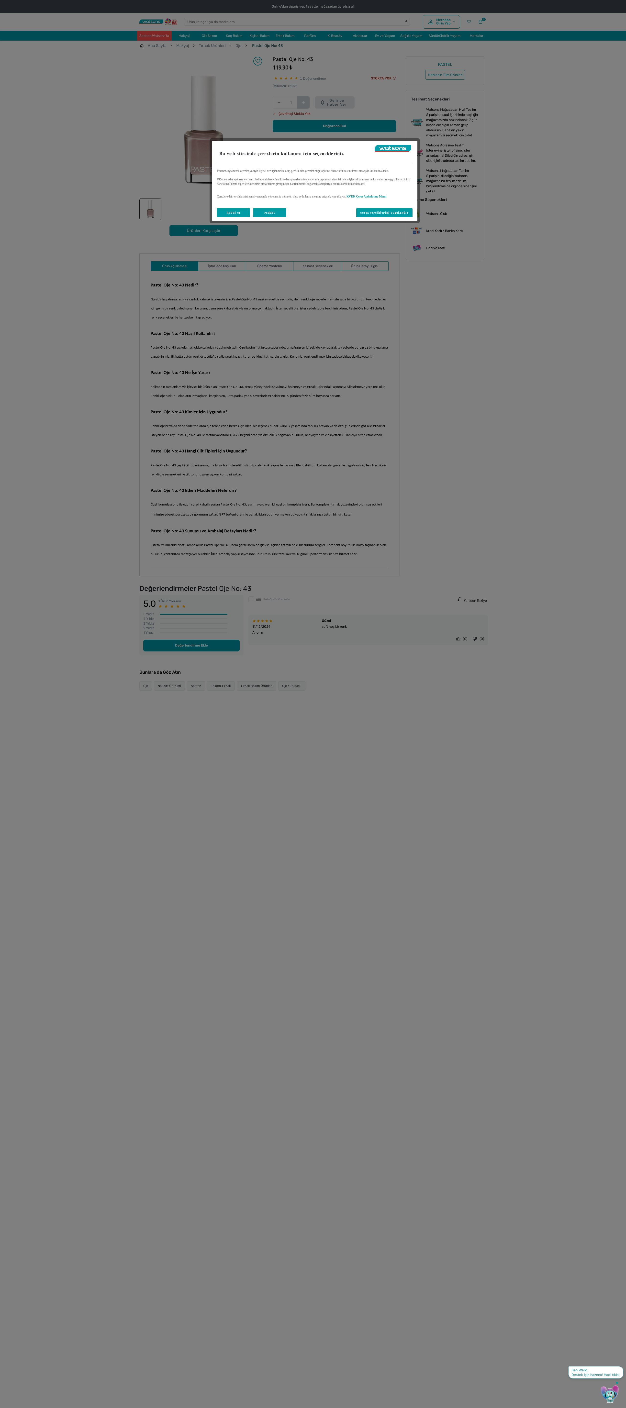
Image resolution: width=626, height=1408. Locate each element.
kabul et (233, 212)
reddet (269, 212)
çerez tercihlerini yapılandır (384, 212)
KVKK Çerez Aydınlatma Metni (366, 196)
